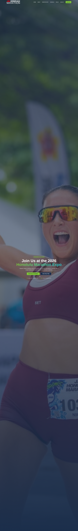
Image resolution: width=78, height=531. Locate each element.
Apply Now (68, 2)
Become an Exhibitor (33, 273)
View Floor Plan (45, 273)
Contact (62, 2)
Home (35, 2)
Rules (57, 2)
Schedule (52, 2)
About (39, 2)
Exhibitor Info (45, 2)
